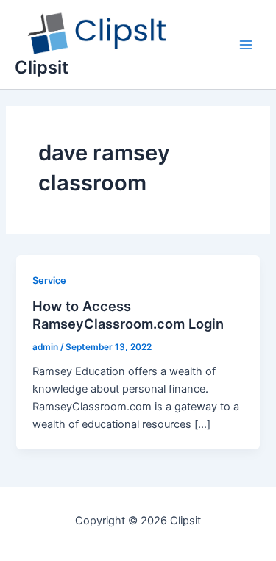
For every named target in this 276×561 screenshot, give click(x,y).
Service (49, 280)
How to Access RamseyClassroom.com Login (128, 315)
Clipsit (41, 67)
